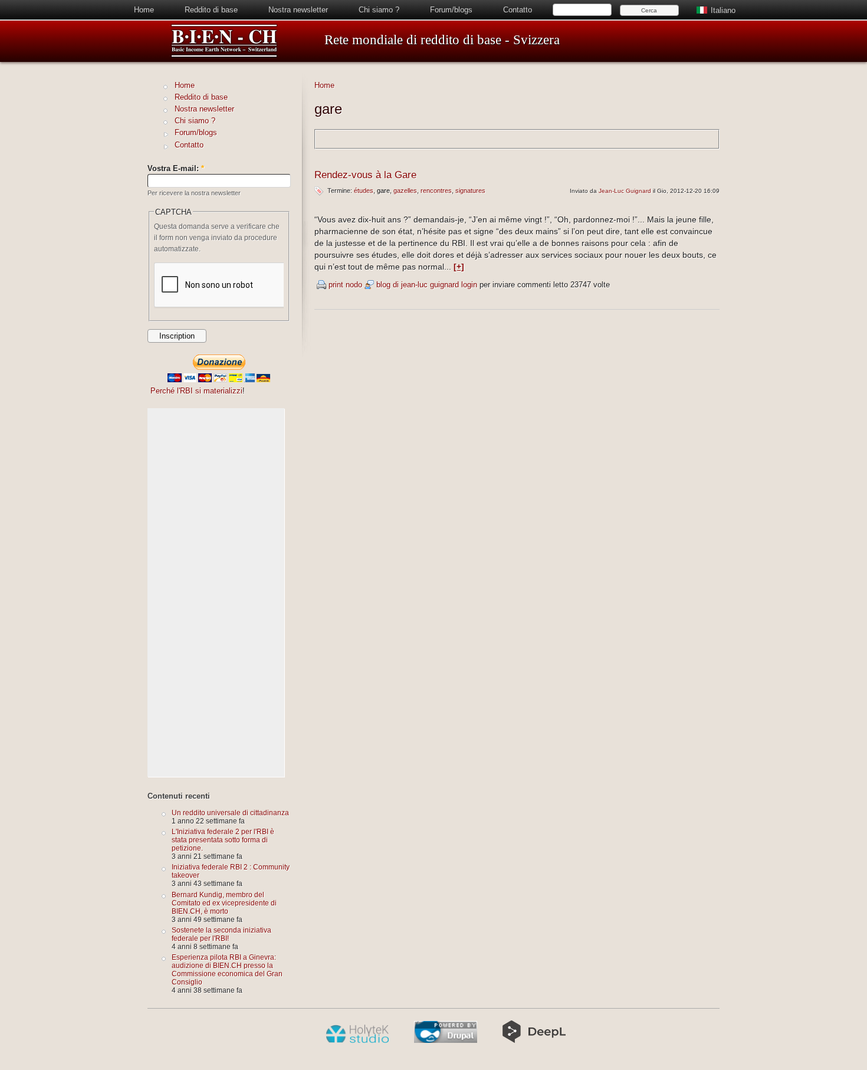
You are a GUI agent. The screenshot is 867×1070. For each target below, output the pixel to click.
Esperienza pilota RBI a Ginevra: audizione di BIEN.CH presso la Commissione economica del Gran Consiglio (227, 969)
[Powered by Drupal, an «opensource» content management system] (445, 1040)
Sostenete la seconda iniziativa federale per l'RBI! (221, 934)
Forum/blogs (451, 9)
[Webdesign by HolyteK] (357, 1040)
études (363, 190)
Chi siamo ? (379, 9)
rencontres (436, 190)
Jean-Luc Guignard (625, 191)
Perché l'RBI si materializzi (196, 390)
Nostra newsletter (298, 9)
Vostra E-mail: (175, 168)
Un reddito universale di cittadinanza (230, 812)
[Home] (224, 55)
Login (469, 284)
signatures (470, 190)
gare (383, 190)
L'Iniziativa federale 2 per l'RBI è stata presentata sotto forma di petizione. (223, 840)
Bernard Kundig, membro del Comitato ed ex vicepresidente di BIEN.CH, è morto (224, 903)
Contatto (517, 9)
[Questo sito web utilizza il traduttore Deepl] (534, 1040)
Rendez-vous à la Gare (365, 174)
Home (144, 9)
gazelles (405, 190)
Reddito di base (211, 9)
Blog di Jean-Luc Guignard (417, 284)
